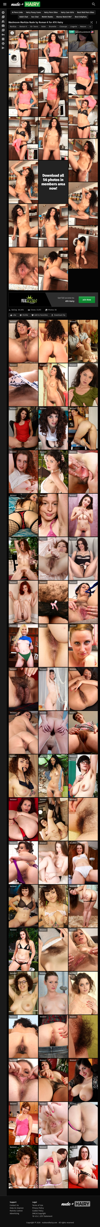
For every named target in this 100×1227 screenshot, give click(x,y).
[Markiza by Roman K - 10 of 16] (23, 182)
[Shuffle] (91, 22)
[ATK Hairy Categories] (3, 30)
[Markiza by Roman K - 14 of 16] (83, 247)
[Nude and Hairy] (25, 4)
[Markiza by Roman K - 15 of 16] (23, 269)
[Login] (3, 35)
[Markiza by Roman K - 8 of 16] (53, 138)
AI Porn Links (17, 12)
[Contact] (3, 48)
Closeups (63, 27)
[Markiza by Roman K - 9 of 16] (83, 160)
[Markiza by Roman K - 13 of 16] (53, 225)
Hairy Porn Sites (51, 12)
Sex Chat (35, 17)
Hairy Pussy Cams (33, 12)
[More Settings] (96, 22)
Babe (43, 27)
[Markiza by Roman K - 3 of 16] (83, 73)
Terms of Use (37, 1205)
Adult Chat (23, 17)
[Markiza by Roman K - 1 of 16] (23, 51)
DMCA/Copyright (39, 1213)
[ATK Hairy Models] (3, 21)
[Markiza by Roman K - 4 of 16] (23, 95)
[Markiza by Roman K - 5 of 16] (53, 95)
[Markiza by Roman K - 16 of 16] (53, 269)
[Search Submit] (94, 4)
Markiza (13, 27)
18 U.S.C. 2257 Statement (42, 1216)
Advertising (14, 1213)
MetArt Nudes (47, 17)
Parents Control (16, 1211)
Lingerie (73, 27)
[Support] (3, 43)
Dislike (25, 315)
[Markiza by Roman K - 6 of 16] (83, 116)
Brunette (52, 27)
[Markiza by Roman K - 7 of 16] (23, 138)
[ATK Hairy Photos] (3, 12)
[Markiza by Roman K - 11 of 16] (83, 203)
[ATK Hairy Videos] (3, 17)
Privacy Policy (38, 1208)
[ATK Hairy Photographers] (3, 26)
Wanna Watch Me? (64, 17)
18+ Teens (34, 27)
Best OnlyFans (81, 17)
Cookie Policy (37, 1211)
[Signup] (3, 39)
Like (14, 315)
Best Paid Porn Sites (85, 12)
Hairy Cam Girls (67, 12)
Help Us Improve (17, 1208)
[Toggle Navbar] (5, 4)
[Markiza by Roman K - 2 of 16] (53, 51)
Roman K (23, 27)
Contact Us (14, 1205)
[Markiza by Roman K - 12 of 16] (23, 225)
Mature (83, 27)
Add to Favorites (41, 315)
